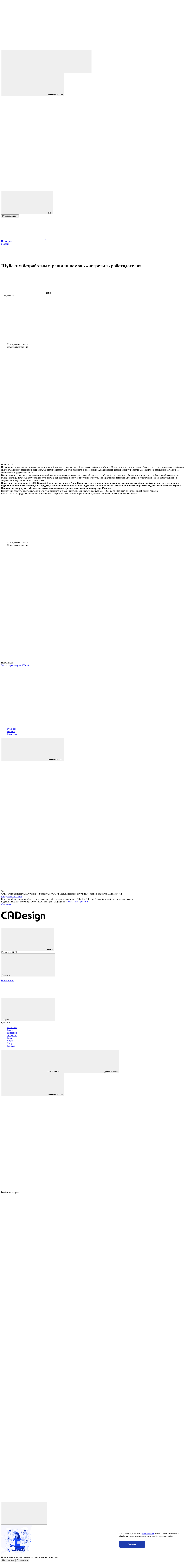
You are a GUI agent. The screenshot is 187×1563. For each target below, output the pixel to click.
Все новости (7, 980)
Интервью (12, 1033)
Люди (10, 1040)
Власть (10, 1030)
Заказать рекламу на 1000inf (15, 665)
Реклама (11, 731)
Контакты (12, 734)
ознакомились (148, 1533)
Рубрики (11, 729)
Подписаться (22, 1560)
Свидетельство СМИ (11, 896)
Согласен (132, 1544)
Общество (12, 1035)
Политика (12, 1027)
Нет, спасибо (8, 1560)
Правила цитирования (77, 901)
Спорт (10, 1043)
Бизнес (10, 1038)
